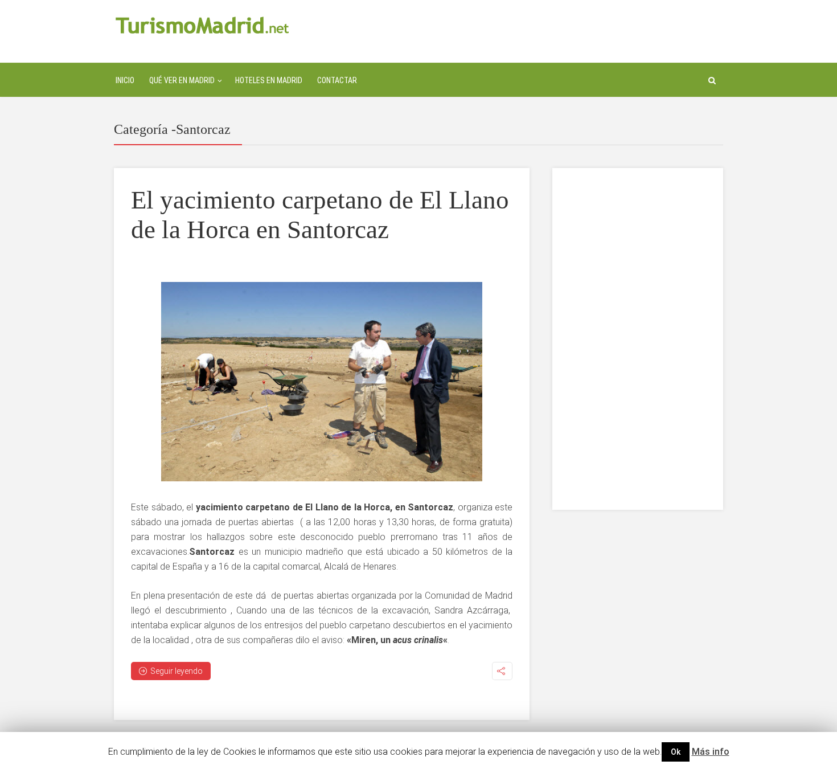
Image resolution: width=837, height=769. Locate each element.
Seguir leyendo (176, 671)
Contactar (337, 80)
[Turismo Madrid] (202, 24)
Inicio (125, 80)
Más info (710, 751)
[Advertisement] (637, 339)
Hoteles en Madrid (268, 80)
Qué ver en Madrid (182, 80)
